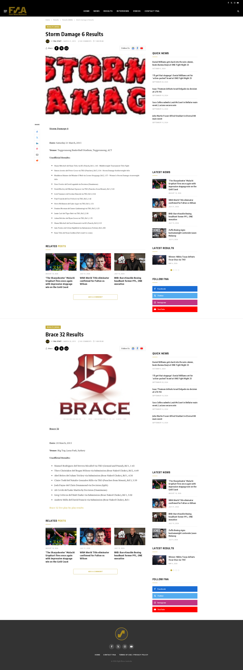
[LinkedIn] (37, 143)
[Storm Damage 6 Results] (95, 86)
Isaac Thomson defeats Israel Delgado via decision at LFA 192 (174, 90)
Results (108, 11)
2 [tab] (174, 270)
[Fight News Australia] (18, 11)
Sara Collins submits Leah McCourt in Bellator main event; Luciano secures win (174, 104)
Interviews (123, 11)
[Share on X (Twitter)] (61, 48)
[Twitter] (37, 137)
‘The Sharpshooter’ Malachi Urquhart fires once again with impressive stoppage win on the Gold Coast (60, 282)
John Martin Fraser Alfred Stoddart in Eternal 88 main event (174, 117)
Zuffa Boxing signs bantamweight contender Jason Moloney (182, 233)
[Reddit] (37, 160)
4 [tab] (178, 270)
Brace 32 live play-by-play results (66, 507)
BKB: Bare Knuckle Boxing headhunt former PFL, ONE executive (128, 280)
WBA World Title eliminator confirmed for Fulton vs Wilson (94, 280)
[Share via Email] (66, 48)
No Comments (86, 41)
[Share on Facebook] (56, 48)
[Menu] (5, 11)
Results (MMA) (53, 27)
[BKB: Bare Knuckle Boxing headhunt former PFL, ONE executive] (129, 262)
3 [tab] (176, 270)
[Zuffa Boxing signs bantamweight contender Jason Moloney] (159, 233)
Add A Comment (95, 297)
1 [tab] (171, 270)
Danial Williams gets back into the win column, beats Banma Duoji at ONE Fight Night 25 (173, 63)
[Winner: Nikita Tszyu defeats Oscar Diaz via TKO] (159, 260)
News (96, 11)
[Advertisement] (174, 147)
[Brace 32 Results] (95, 386)
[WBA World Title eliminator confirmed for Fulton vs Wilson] (95, 262)
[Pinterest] (37, 149)
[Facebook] (37, 132)
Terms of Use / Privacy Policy (133, 655)
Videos (137, 11)
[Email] (37, 154)
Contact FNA (152, 11)
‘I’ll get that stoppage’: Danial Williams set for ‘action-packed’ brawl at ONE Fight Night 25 (172, 77)
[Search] (238, 11)
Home (86, 11)
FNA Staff (57, 41)
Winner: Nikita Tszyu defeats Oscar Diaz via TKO (182, 258)
